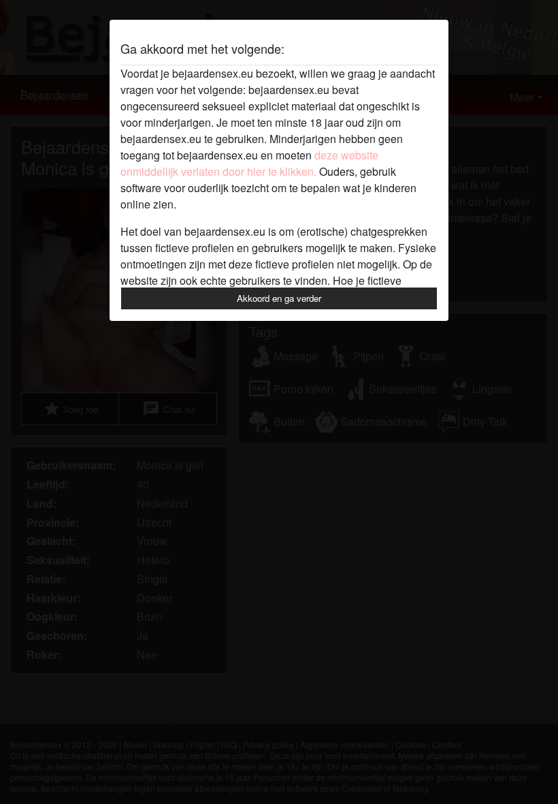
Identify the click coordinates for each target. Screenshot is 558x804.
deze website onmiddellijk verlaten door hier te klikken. (249, 163)
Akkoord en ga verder (279, 298)
